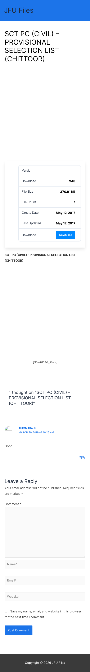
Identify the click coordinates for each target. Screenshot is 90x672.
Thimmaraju (27, 428)
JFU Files (18, 10)
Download (65, 234)
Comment (13, 504)
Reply (81, 457)
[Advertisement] (45, 113)
